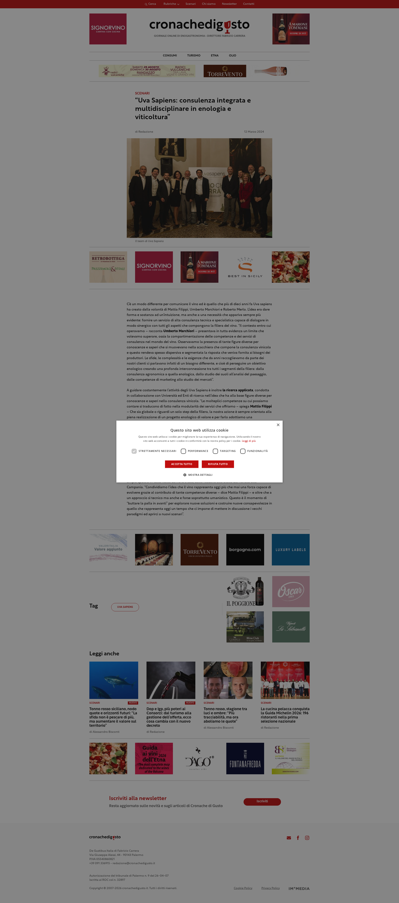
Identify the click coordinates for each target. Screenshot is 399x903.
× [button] (278, 425)
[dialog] (199, 451)
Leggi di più (249, 441)
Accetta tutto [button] (181, 464)
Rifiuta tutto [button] (218, 464)
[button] (199, 474)
